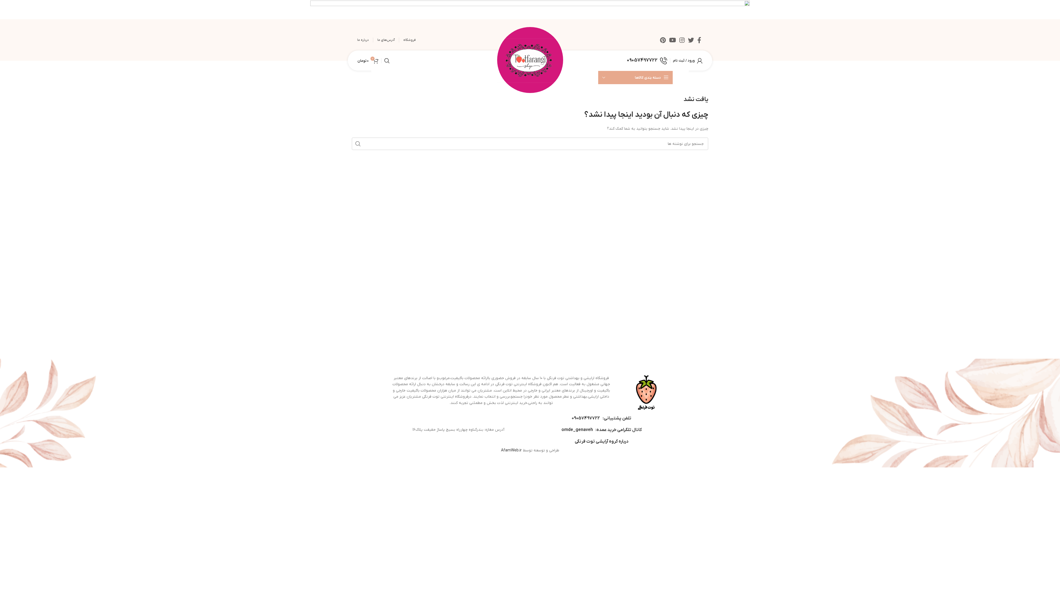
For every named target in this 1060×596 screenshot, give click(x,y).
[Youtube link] (672, 40)
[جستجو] (387, 60)
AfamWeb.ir (511, 450)
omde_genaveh (577, 430)
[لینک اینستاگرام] (682, 40)
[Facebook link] (699, 40)
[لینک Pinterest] (662, 40)
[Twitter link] (691, 40)
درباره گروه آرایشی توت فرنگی (601, 441)
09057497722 (586, 418)
